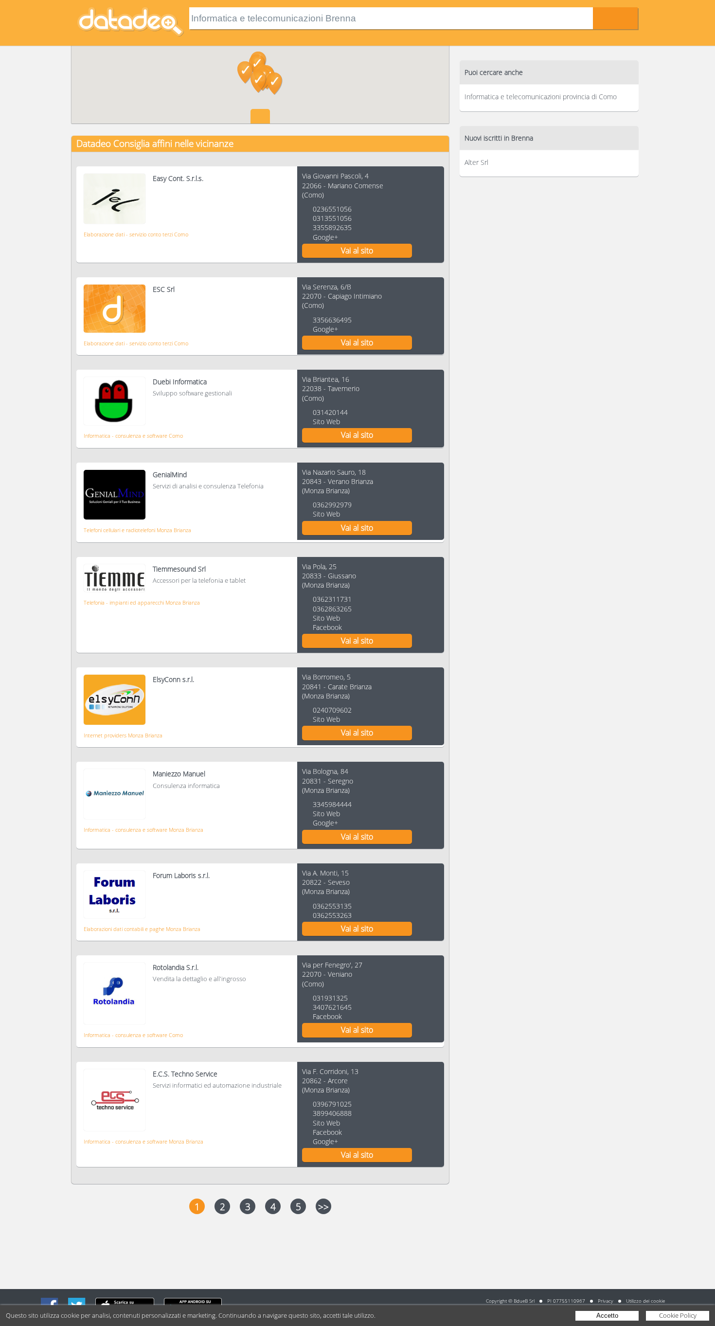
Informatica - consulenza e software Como (133, 435)
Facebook (327, 627)
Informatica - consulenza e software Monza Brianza (143, 829)
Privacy (605, 1300)
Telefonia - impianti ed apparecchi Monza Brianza (142, 602)
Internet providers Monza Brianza (123, 735)
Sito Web (326, 421)
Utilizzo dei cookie (645, 1300)
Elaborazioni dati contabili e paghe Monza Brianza (142, 928)
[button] (258, 82)
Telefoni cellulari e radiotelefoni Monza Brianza (137, 530)
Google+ (325, 237)
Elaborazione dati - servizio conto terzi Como (136, 234)
